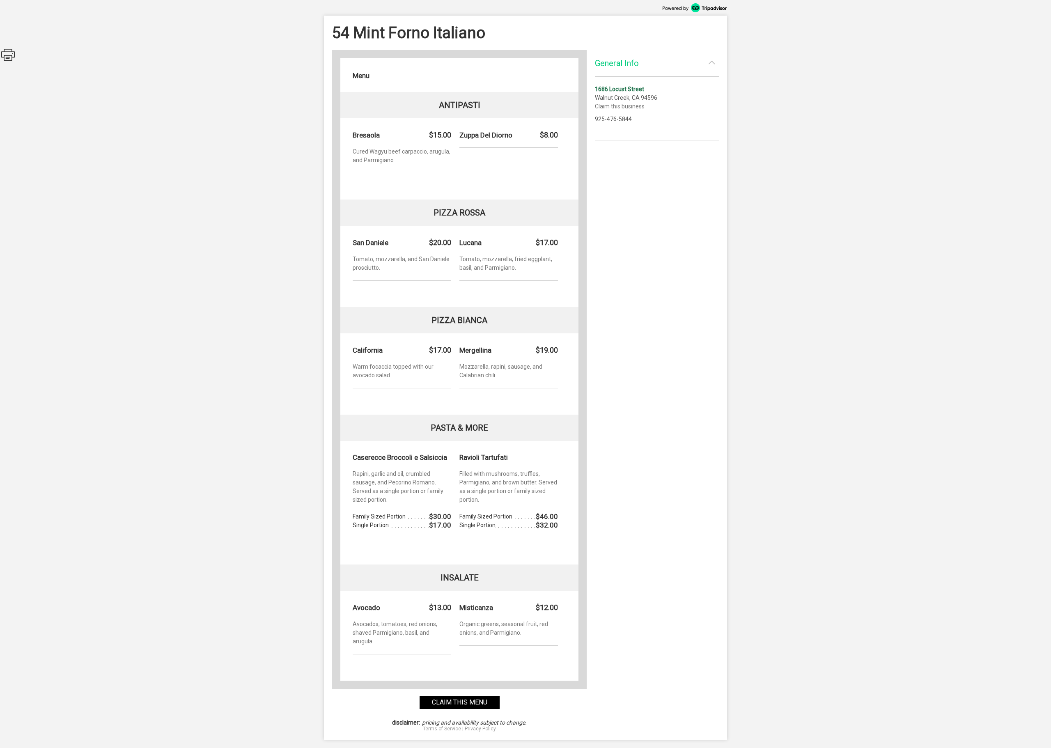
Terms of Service (442, 729)
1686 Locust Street (619, 89)
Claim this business (620, 106)
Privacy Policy (480, 729)
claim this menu (459, 702)
